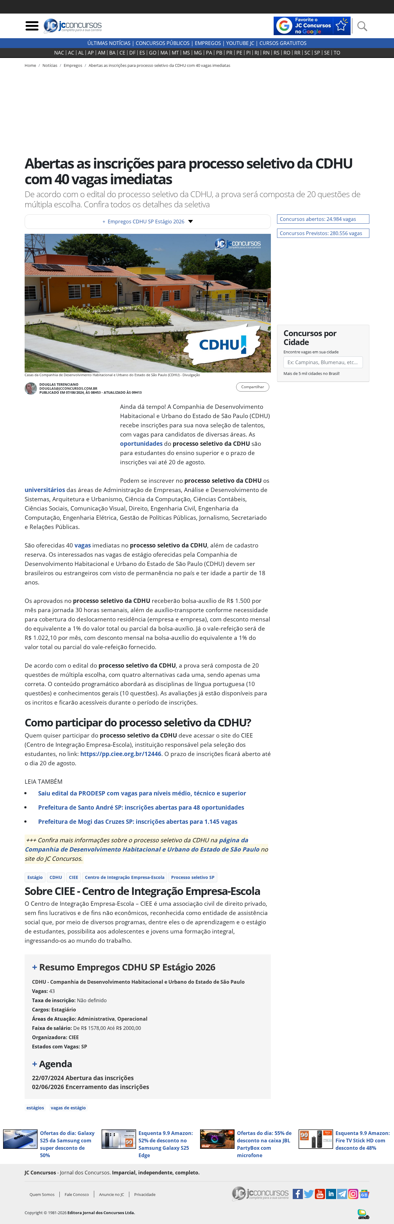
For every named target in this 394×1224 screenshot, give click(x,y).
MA (164, 52)
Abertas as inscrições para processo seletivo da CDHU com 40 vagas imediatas (159, 65)
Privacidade (144, 1194)
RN (266, 52)
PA (209, 52)
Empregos (208, 43)
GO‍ (152, 52)
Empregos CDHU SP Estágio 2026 (143, 221)
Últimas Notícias (109, 43)
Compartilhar (252, 386)
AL (81, 52)
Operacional (132, 1018)
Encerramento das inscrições (90, 1087)
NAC (59, 52)
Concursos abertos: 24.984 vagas (318, 219)
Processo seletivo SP (193, 877)
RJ (257, 52)
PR (229, 52)
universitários (45, 490)
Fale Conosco (77, 1194)
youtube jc (240, 43)
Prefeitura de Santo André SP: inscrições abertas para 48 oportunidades (141, 807)
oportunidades (141, 443)
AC (71, 52)
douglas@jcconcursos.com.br (68, 388)
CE (122, 52)
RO (286, 52)
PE (239, 52)
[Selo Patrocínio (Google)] (312, 25)
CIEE (73, 877)
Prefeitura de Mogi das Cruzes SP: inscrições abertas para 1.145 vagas (137, 821)
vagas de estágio (68, 1108)
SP (317, 52)
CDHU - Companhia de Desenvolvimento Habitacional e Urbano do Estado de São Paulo (138, 981)
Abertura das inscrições (83, 1078)
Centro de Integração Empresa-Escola (124, 877)
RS (276, 52)
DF (132, 52)
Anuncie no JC (111, 1194)
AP (91, 52)
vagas (82, 545)
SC (307, 52)
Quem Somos (42, 1194)
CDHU (56, 877)
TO (337, 52)
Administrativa (96, 1018)
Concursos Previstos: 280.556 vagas (321, 233)
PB (219, 52)
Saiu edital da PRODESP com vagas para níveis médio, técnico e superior (142, 793)
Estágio (35, 877)
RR (297, 52)
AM (101, 52)
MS (186, 52)
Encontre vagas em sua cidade (311, 352)
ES (142, 52)
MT (175, 52)
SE (327, 52)
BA (112, 52)
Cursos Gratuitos (283, 43)
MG (198, 52)
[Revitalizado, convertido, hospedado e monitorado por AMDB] (363, 1213)
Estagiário (63, 1009)
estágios (35, 1108)
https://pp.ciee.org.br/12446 (120, 754)
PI (248, 52)
